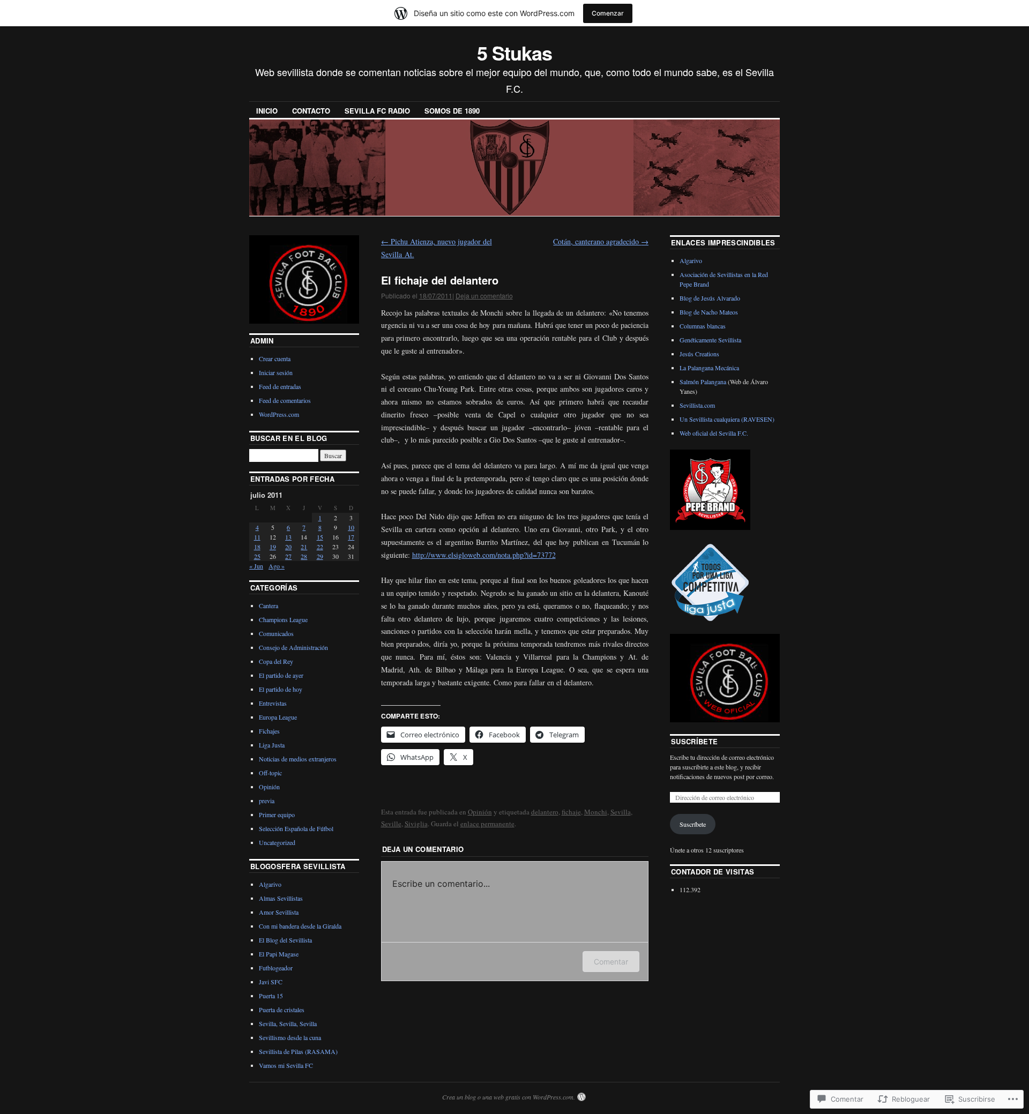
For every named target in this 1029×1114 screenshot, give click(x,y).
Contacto (311, 111)
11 (257, 537)
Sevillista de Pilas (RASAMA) (298, 1051)
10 (351, 527)
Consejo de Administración (293, 647)
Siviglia (416, 823)
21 (304, 546)
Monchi (595, 812)
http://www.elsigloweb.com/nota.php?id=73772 (484, 555)
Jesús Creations (699, 353)
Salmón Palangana (703, 381)
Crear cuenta (274, 358)
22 (320, 546)
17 (351, 537)
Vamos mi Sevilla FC (286, 1065)
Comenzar (608, 13)
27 (288, 556)
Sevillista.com (697, 405)
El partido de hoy (280, 689)
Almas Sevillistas (281, 898)
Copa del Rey (276, 661)
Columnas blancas (703, 326)
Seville (391, 823)
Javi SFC (270, 981)
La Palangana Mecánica (709, 367)
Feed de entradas (280, 386)
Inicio (267, 111)
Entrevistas (273, 703)
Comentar (611, 961)
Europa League (278, 717)
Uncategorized (277, 842)
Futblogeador (276, 967)
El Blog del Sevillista (285, 940)
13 (288, 537)
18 (257, 546)
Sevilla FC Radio (377, 111)
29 (320, 556)
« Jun (256, 566)
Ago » (277, 566)
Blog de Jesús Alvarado (710, 298)
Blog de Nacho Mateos (709, 312)
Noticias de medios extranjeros (298, 758)
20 (288, 546)
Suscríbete (694, 741)
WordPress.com (279, 414)
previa (266, 800)
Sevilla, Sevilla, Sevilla (288, 1023)
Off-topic (270, 772)
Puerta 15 (271, 995)
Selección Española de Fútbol (296, 828)
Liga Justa (272, 745)
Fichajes (269, 731)
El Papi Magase (279, 953)
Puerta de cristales (281, 1009)
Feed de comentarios (285, 400)
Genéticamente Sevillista (710, 339)
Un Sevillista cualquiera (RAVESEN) (727, 419)
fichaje (571, 812)
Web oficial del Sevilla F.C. (714, 433)
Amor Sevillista (279, 912)
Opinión (480, 812)
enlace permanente (487, 823)
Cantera (268, 605)
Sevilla (620, 812)
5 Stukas (514, 52)
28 (304, 556)
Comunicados (276, 633)
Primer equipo (277, 814)
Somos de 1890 (452, 111)
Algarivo (270, 884)
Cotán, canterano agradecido (600, 241)
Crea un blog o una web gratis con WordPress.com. (508, 1097)
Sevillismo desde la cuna (290, 1037)
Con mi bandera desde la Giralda (300, 926)
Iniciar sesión (276, 372)
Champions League (283, 619)
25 (257, 556)
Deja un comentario (484, 295)
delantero (544, 812)
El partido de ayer (281, 675)
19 (273, 546)
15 (320, 537)
